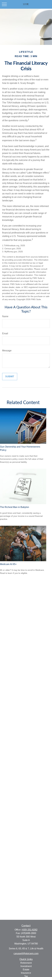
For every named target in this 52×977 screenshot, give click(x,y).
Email (5, 333)
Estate (26, 969)
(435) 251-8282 (29, 929)
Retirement (26, 963)
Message (7, 350)
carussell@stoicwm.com (26, 953)
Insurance (26, 973)
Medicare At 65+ (8, 564)
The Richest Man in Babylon (14, 507)
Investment (26, 966)
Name (5, 316)
